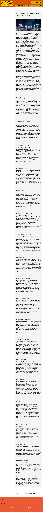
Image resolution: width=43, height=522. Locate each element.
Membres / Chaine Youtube (22, 5)
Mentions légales (3, 502)
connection (25, 493)
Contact (3, 499)
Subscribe (38, 2)
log (33, 2)
